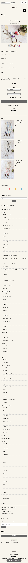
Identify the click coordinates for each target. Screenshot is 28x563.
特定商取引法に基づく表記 (7, 513)
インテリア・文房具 (6, 405)
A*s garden (6, 448)
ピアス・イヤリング (8, 386)
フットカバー (6, 282)
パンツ (5, 222)
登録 (4, 527)
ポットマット (6, 337)
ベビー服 (6, 233)
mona (5, 465)
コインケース (6, 326)
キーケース (6, 307)
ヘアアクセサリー (6, 365)
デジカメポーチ (7, 313)
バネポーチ (6, 293)
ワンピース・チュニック (9, 225)
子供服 (3, 212)
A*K (4, 484)
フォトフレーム (7, 413)
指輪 (5, 389)
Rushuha (6, 454)
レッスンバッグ (7, 239)
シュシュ (6, 370)
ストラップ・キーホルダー (9, 399)
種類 (14, 87)
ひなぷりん (6, 481)
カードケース (6, 302)
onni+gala (6, 489)
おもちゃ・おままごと (8, 340)
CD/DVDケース (7, 324)
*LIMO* (5, 470)
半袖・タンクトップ (8, 214)
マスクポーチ (6, 354)
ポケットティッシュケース (9, 263)
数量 (14, 92)
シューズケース (7, 241)
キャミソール (6, 230)
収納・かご (6, 418)
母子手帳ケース (7, 315)
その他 (5, 288)
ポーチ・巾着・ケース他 (7, 291)
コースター (6, 334)
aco (4, 459)
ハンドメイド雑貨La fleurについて (9, 507)
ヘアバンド (6, 375)
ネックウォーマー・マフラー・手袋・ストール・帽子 (13, 269)
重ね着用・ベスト (7, 228)
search (12, 2)
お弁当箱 (6, 266)
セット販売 (6, 244)
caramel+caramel (7, 478)
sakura (5, 476)
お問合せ (4, 509)
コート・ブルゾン (7, 219)
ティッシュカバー (7, 318)
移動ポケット (6, 250)
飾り (5, 426)
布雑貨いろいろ (5, 332)
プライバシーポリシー (6, 511)
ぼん (5, 473)
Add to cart (14, 101)
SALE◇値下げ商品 (6, 209)
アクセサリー (5, 381)
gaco (5, 467)
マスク (3, 343)
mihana (5, 456)
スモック (6, 247)
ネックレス (6, 384)
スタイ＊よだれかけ (8, 285)
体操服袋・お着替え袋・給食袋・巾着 (11, 255)
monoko (5, 487)
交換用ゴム (6, 351)
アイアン (6, 410)
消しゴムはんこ (7, 407)
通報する (14, 108)
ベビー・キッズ (5, 277)
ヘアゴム (6, 367)
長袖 (5, 217)
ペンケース (6, 261)
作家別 (3, 441)
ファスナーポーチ (7, 296)
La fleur (5, 443)
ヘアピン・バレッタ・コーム (10, 373)
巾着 (5, 299)
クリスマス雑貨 (5, 498)
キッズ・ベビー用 (7, 378)
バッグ (3, 357)
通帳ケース (6, 304)
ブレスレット (6, 392)
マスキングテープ (7, 429)
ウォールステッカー (8, 421)
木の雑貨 (6, 415)
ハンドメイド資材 (6, 438)
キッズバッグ (6, 362)
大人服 (3, 435)
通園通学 (4, 236)
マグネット (6, 424)
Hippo (5, 492)
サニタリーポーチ (7, 310)
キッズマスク (6, 345)
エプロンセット (7, 252)
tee (4, 451)
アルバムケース (7, 321)
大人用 (5, 271)
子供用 (5, 274)
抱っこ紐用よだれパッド (9, 280)
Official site (14, 535)
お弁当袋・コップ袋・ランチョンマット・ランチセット (15, 258)
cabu (5, 462)
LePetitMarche (7, 445)
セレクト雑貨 (5, 495)
